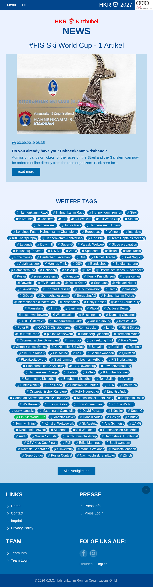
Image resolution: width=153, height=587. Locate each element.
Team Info (18, 553)
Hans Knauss (92, 417)
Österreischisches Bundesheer (121, 270)
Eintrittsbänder (117, 391)
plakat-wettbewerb (60, 334)
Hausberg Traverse (29, 251)
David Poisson (92, 410)
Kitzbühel (26, 219)
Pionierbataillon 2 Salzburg (45, 366)
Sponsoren (92, 251)
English (101, 564)
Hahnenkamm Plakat (67, 321)
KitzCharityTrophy (24, 238)
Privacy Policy (21, 528)
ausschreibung (100, 321)
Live (88, 270)
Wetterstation (65, 314)
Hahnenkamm (46, 225)
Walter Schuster (46, 436)
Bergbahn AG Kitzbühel (121, 436)
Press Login (93, 513)
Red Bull (97, 238)
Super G (137, 410)
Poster (21, 276)
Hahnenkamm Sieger (43, 372)
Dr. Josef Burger (118, 308)
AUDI (73, 251)
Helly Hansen (96, 302)
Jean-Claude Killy (127, 302)
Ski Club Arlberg (33, 353)
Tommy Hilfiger (26, 423)
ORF (82, 257)
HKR (110, 385)
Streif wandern (120, 442)
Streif (133, 212)
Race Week (129, 340)
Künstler (117, 410)
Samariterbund (24, 270)
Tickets (113, 251)
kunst (110, 327)
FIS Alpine (60, 353)
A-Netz (90, 372)
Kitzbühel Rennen (116, 372)
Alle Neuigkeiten (76, 471)
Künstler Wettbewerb (59, 423)
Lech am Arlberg (91, 359)
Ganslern (47, 219)
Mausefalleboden (124, 449)
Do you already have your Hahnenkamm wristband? (59, 151)
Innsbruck (74, 340)
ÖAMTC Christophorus (54, 327)
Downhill (46, 244)
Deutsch (86, 564)
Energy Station (58, 404)
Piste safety (71, 302)
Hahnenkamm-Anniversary (64, 238)
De (24, 5)
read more (26, 172)
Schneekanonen (102, 353)
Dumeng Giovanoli (122, 314)
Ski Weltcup (83, 219)
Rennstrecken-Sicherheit (120, 430)
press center (131, 276)
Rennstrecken (88, 327)
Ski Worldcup (85, 430)
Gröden (28, 295)
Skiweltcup (65, 449)
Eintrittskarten (30, 385)
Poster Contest (61, 455)
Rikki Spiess (130, 327)
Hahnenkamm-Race (34, 212)
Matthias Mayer (64, 417)
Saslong (131, 289)
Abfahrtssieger (29, 263)
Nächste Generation (35, 449)
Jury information (89, 289)
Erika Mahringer (90, 442)
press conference (46, 276)
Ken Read (55, 385)
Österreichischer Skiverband (40, 340)
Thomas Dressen (58, 289)
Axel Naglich (134, 257)
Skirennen (61, 430)
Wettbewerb (31, 404)
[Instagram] (93, 553)
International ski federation (36, 302)
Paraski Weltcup (92, 244)
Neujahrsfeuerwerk (32, 430)
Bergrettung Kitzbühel (40, 378)
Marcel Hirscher (105, 257)
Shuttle (133, 417)
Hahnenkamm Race (70, 212)
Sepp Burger (34, 455)
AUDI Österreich (33, 321)
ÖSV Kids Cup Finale (42, 442)
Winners (114, 231)
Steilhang (75, 308)
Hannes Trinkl (58, 263)
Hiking (55, 308)
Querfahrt (128, 353)
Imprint (16, 521)
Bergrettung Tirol (101, 340)
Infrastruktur (127, 321)
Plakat (94, 308)
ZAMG (136, 423)
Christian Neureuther (84, 385)
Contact (16, 513)
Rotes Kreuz (77, 283)
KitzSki (56, 251)
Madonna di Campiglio (58, 410)
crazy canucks (24, 410)
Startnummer (63, 359)
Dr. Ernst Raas (29, 334)
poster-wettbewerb (35, 314)
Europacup (93, 231)
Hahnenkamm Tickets (119, 295)
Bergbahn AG (86, 295)
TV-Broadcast (51, 283)
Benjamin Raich (132, 398)
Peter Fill (24, 327)
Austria (127, 378)
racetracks (133, 251)
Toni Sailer (107, 378)
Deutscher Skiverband (56, 257)
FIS (64, 219)
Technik (135, 346)
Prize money (23, 257)
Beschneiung (91, 314)
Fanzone (72, 276)
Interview (134, 231)
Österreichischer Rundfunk (48, 391)
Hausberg (50, 270)
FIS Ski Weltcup (123, 404)
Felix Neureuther (87, 391)
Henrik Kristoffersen (101, 276)
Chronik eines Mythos (31, 346)
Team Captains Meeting (128, 238)
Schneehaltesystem (55, 295)
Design (115, 417)
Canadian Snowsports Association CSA (41, 398)
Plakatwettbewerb (33, 359)
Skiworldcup (29, 289)
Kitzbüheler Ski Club (69, 346)
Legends (26, 244)
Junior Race (72, 225)
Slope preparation (124, 244)
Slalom (133, 219)
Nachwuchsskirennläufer (97, 455)
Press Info (92, 506)
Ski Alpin (71, 270)
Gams (113, 289)
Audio (23, 436)
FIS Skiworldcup (84, 366)
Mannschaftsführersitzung (95, 398)
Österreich (129, 385)
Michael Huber (126, 283)
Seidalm (97, 346)
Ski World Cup (109, 219)
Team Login (19, 560)
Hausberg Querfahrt (95, 334)
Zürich (127, 455)
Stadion (72, 372)
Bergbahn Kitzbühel (77, 378)
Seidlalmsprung (127, 263)
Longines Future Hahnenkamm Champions (46, 231)
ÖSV (79, 263)
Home (15, 506)
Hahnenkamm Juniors (105, 225)
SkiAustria (89, 423)
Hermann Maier (128, 334)
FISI (68, 442)
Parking (116, 346)
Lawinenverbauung (117, 366)
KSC (79, 353)
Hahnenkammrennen (107, 212)
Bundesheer (99, 263)
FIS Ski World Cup (32, 417)
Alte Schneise (114, 423)
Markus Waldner (92, 449)
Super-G (67, 244)
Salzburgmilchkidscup (81, 436)
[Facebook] (83, 553)
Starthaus (101, 283)
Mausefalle (35, 308)
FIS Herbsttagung (123, 359)
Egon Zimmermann (90, 404)
